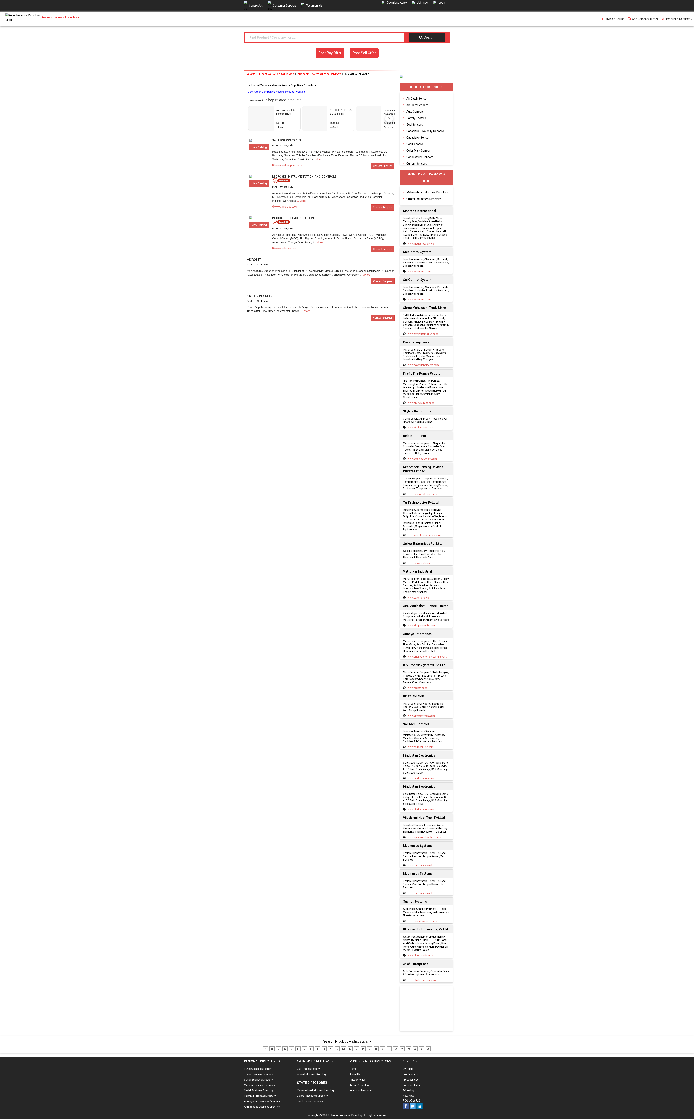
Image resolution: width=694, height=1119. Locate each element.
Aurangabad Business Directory (262, 1101)
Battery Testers (416, 118)
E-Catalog (408, 1090)
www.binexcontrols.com (421, 715)
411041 (258, 301)
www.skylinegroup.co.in (421, 427)
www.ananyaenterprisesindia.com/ (427, 656)
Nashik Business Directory (258, 1090)
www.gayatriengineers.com (423, 365)
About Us (355, 1074)
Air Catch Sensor (416, 98)
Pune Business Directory (258, 1068)
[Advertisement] (426, 1009)
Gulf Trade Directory (308, 1068)
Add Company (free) (645, 19)
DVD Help (408, 1068)
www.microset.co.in (286, 206)
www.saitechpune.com (288, 165)
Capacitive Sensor (417, 137)
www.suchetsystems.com (422, 921)
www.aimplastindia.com (421, 625)
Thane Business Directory (258, 1074)
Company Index (411, 1085)
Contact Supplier (382, 166)
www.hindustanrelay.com (422, 778)
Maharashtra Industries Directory (427, 192)
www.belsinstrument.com (422, 458)
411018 (283, 228)
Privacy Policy (357, 1079)
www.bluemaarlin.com (420, 955)
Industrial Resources (361, 1090)
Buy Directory (410, 1074)
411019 (283, 145)
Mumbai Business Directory (259, 1085)
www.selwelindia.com (420, 563)
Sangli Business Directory (258, 1079)
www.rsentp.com (417, 687)
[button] (397, 2)
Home (252, 74)
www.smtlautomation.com (423, 333)
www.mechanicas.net (420, 865)
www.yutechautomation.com (424, 535)
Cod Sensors (414, 144)
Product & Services (678, 19)
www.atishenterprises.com (423, 980)
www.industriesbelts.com (422, 243)
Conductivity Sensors (419, 157)
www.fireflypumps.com (421, 402)
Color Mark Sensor (418, 150)
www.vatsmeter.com (419, 597)
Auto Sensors (415, 111)
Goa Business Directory (310, 1101)
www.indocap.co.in (286, 248)
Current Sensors (416, 163)
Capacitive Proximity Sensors (425, 131)
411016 (283, 187)
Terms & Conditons (360, 1085)
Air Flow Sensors (417, 105)
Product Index (410, 1079)
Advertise (408, 1095)
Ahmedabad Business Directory (262, 1106)
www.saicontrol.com (419, 271)
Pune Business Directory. (347, 1115)
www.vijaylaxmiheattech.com (424, 837)
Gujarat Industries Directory (423, 199)
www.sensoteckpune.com (422, 494)
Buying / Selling (614, 19)
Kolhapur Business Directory (260, 1095)
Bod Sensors (414, 124)
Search (429, 37)
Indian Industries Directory (311, 1074)
